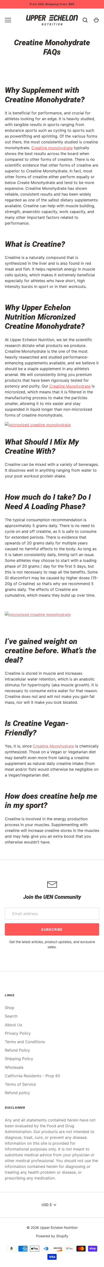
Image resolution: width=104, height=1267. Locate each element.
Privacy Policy (18, 1033)
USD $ (47, 1205)
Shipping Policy (19, 1058)
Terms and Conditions (25, 1041)
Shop (9, 1007)
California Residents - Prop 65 (32, 1075)
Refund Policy (17, 1050)
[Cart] (96, 20)
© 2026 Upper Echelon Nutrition (52, 1227)
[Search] (85, 20)
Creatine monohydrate (52, 147)
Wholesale (14, 1067)
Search (11, 1016)
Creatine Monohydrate (69, 386)
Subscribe (52, 929)
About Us (13, 1024)
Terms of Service (20, 1084)
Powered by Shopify (52, 1236)
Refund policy (17, 1092)
